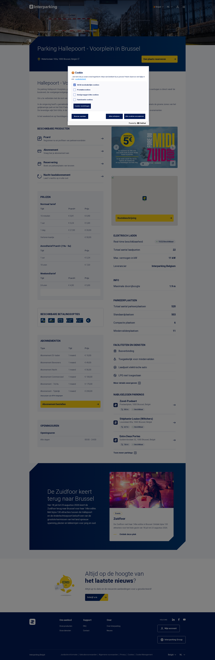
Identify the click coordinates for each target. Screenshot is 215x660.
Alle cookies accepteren (135, 116)
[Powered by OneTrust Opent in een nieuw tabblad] (138, 123)
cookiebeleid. (80, 79)
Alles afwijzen (114, 116)
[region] (108, 95)
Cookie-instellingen (82, 106)
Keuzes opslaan (80, 116)
